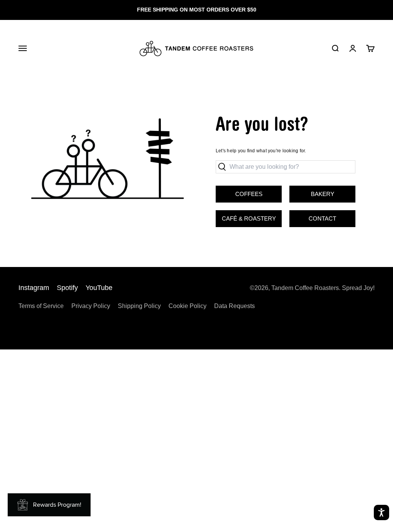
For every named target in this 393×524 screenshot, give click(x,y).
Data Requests (234, 306)
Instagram (33, 288)
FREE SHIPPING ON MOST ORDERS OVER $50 (196, 10)
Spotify (67, 288)
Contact (322, 218)
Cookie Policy (187, 306)
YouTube (99, 288)
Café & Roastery (246, 216)
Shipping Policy (139, 306)
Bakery (311, 191)
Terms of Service (41, 306)
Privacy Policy (90, 306)
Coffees (249, 194)
